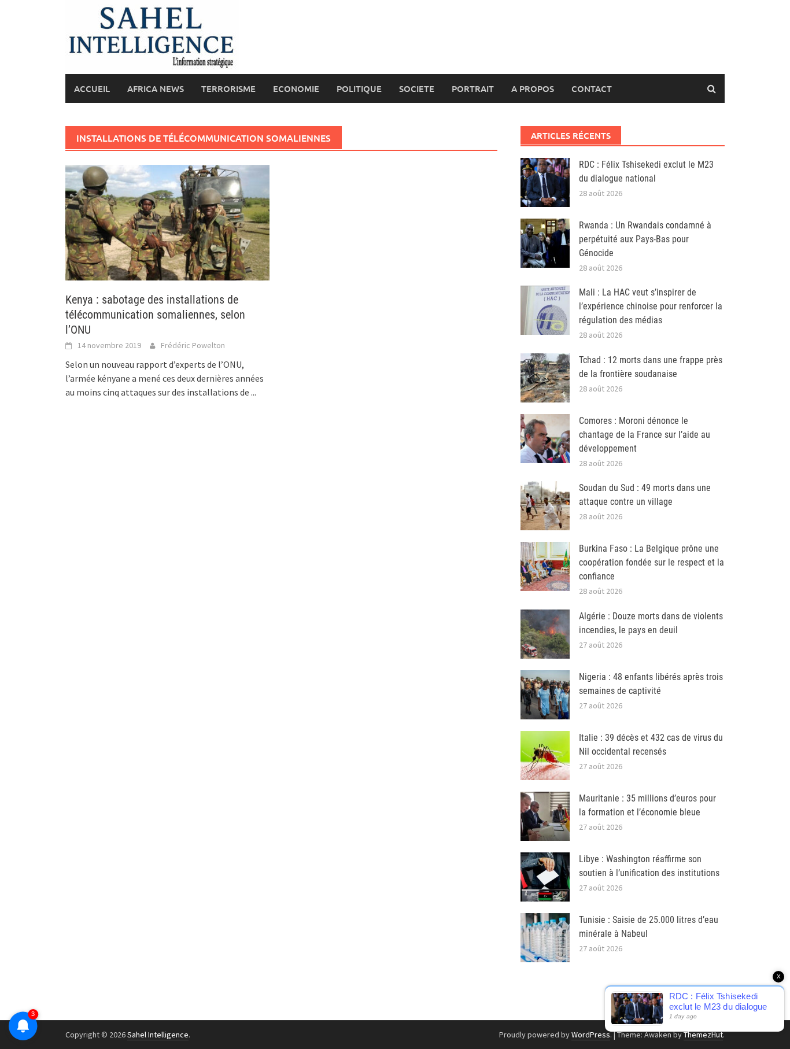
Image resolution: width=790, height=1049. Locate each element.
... (253, 392)
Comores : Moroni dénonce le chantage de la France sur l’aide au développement (644, 434)
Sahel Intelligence (158, 1034)
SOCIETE (416, 88)
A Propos (532, 88)
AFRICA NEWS (155, 88)
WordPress (590, 1034)
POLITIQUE (359, 88)
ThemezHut (703, 1034)
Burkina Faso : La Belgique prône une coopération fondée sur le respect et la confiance (651, 562)
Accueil (92, 88)
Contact (591, 88)
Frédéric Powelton (193, 345)
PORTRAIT (473, 88)
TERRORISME (228, 88)
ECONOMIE (296, 88)
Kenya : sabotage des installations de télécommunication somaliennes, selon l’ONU (155, 315)
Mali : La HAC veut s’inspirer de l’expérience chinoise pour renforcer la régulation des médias (650, 306)
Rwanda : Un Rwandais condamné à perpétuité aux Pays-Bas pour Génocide (645, 239)
